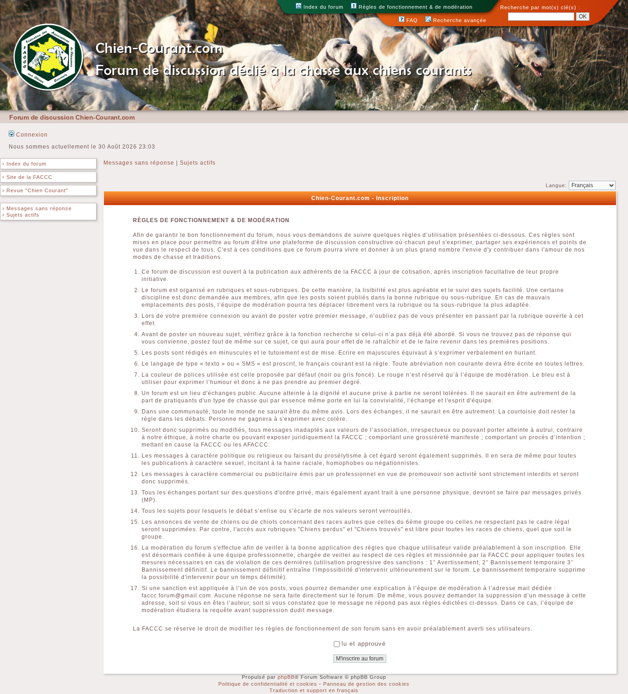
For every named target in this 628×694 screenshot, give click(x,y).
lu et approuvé (364, 643)
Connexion (31, 135)
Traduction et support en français (314, 690)
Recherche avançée (458, 20)
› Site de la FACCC (27, 177)
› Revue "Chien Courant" (35, 190)
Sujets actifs (198, 163)
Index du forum (322, 7)
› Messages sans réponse (37, 208)
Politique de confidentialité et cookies (267, 684)
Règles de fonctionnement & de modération (415, 7)
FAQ (411, 20)
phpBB (286, 677)
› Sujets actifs (21, 215)
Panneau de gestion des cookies (366, 684)
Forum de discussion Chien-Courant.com (72, 117)
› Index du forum (24, 163)
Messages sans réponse (138, 163)
